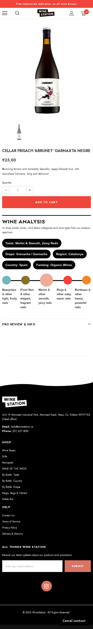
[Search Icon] (17, 13)
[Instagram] (46, 586)
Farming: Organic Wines (54, 265)
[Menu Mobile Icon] (4, 13)
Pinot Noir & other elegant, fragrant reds (27, 298)
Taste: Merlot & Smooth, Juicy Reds (31, 243)
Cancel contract (74, 621)
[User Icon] (71, 13)
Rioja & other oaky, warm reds (64, 294)
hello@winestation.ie (22, 427)
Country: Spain (16, 265)
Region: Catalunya (69, 254)
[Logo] (46, 13)
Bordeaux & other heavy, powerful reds (82, 298)
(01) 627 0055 (20, 431)
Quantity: (7, 183)
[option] (46, 70)
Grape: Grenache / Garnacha (26, 254)
